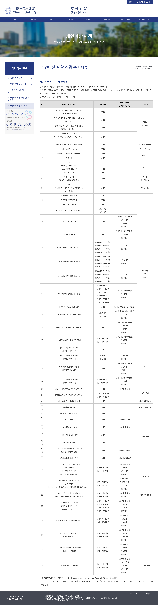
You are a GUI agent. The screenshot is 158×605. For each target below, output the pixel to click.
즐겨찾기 (140, 2)
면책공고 (148, 594)
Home (138, 67)
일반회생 (51, 19)
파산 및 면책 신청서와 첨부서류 (18, 91)
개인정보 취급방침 (135, 594)
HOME (131, 2)
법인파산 (88, 19)
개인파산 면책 (125, 19)
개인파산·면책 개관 (15, 78)
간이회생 (70, 19)
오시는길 (149, 2)
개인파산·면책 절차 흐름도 (18, 84)
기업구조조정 (144, 19)
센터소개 (14, 19)
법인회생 (32, 19)
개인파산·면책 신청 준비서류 (18, 106)
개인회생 (107, 19)
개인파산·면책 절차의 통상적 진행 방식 (18, 99)
